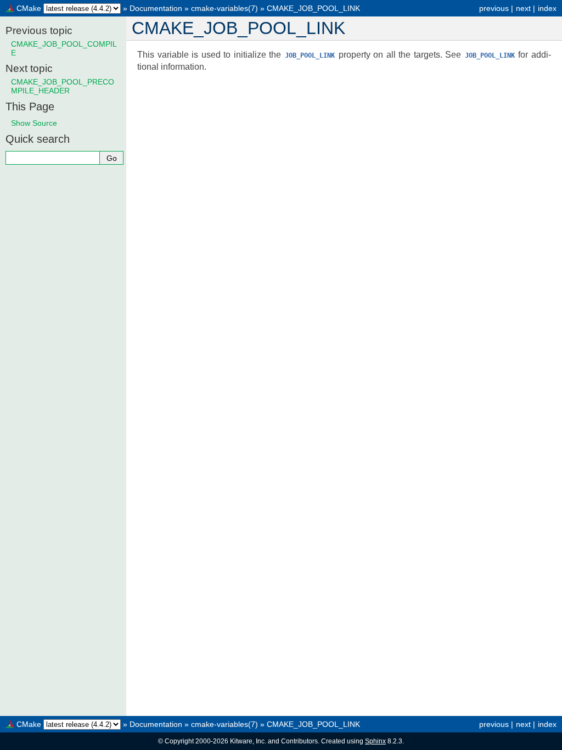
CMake (28, 8)
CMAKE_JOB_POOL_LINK (313, 8)
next (523, 8)
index (547, 8)
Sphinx (375, 741)
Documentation (156, 8)
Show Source (34, 123)
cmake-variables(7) (224, 8)
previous (494, 8)
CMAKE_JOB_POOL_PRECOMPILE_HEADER (62, 86)
